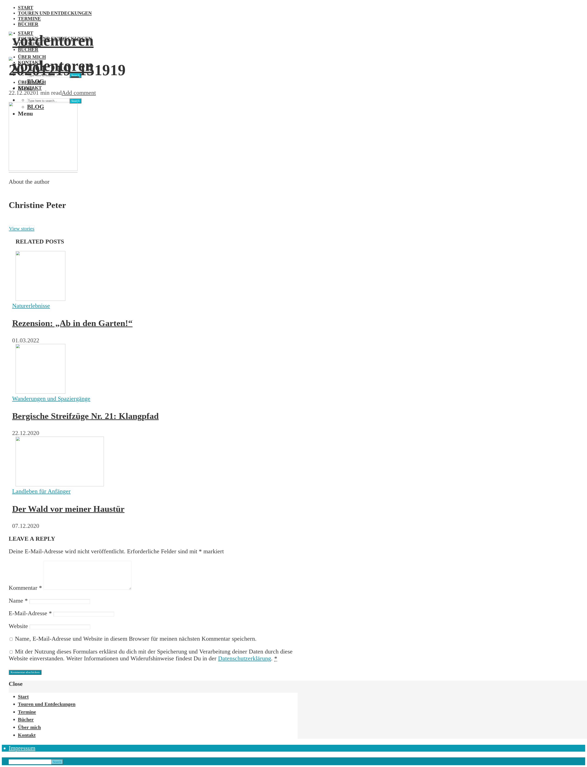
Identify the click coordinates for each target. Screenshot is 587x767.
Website (18, 626)
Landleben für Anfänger (41, 491)
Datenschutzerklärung (244, 658)
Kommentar (25, 587)
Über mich (32, 82)
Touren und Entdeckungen (55, 13)
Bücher (28, 24)
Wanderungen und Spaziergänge (51, 398)
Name (18, 600)
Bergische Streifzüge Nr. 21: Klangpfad (85, 416)
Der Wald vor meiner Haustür (68, 509)
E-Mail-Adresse (30, 613)
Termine (29, 18)
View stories (21, 228)
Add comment (79, 92)
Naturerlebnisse (31, 305)
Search (75, 100)
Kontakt (30, 87)
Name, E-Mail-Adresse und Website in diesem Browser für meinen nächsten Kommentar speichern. (136, 638)
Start (25, 7)
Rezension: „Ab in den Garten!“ (72, 323)
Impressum (22, 748)
